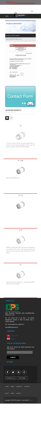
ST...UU (20, 195)
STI (20, 126)
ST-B (20, 230)
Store (12, 393)
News (7, 393)
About (12, 386)
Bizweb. (31, 400)
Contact (18, 393)
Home (7, 386)
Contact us (11, 378)
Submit (13, 357)
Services (27, 386)
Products (19, 386)
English (13, 339)
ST (20, 265)
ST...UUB (20, 160)
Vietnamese (14, 335)
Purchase (22, 378)
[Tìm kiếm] (32, 11)
